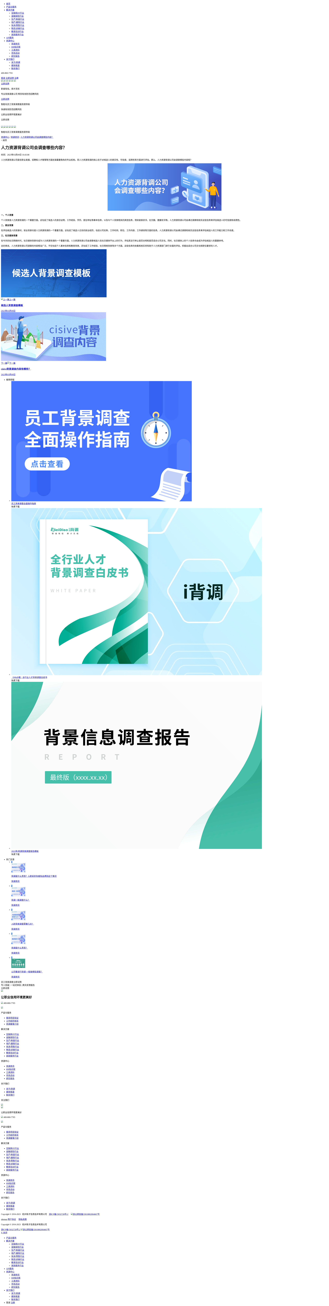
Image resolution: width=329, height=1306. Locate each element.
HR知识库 (15, 47)
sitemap (4, 1219)
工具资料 (15, 50)
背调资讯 (15, 44)
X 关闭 (4, 1233)
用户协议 (12, 1219)
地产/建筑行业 (17, 22)
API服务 (10, 38)
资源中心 (10, 41)
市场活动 (15, 53)
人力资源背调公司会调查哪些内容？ (37, 137)
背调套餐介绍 (12, 1024)
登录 (3, 78)
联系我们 (15, 68)
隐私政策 (23, 1219)
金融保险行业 (17, 16)
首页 (8, 4)
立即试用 (10, 78)
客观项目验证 (12, 1018)
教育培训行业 (17, 31)
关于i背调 (15, 62)
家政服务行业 (17, 35)
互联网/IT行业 (17, 13)
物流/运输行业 (17, 28)
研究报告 (15, 56)
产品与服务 (11, 7)
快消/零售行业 (17, 25)
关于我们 (10, 59)
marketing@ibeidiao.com (14, 1008)
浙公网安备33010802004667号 (86, 1214)
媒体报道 (15, 65)
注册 (16, 78)
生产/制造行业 (17, 19)
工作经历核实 (12, 1021)
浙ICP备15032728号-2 (58, 1214)
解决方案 (10, 10)
